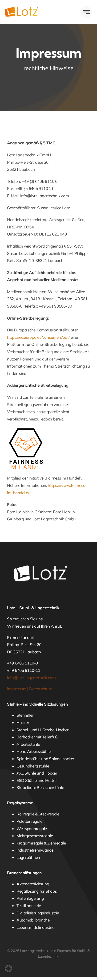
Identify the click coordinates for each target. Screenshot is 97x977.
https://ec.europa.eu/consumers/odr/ (38, 337)
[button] (8, 968)
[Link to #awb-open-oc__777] (86, 12)
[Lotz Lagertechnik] (26, 8)
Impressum (17, 688)
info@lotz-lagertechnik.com (31, 677)
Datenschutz (40, 688)
